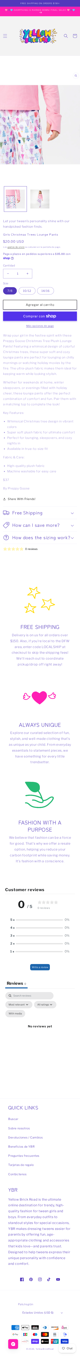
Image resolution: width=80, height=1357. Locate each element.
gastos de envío (16, 247)
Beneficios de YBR (21, 1146)
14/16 (45, 290)
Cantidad (9, 265)
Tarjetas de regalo (21, 1165)
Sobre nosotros (19, 1128)
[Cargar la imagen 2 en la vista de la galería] (40, 199)
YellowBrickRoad (45, 1349)
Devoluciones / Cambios (25, 1137)
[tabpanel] (40, 1031)
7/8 (10, 290)
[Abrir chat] (13, 1344)
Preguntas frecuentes (23, 1155)
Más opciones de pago (40, 325)
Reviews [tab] (16, 983)
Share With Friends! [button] (21, 499)
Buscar (13, 1119)
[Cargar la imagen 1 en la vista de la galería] (15, 199)
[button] (5, 35)
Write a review (40, 967)
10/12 (27, 290)
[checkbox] (15, 1013)
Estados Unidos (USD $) (38, 1312)
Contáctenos (17, 1174)
